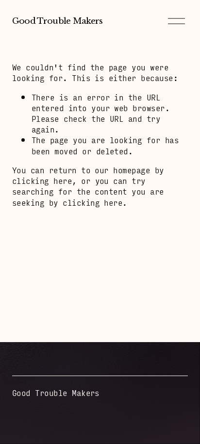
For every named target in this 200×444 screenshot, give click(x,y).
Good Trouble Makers (57, 21)
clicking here (42, 180)
